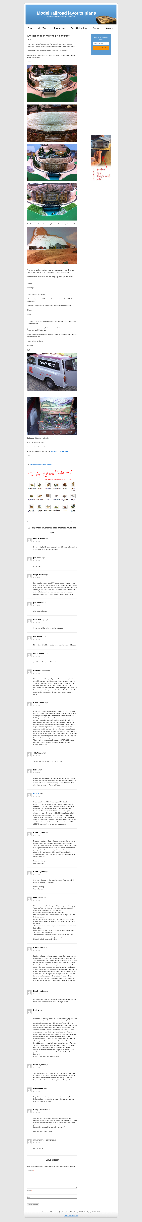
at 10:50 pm (36, 772)
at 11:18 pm (36, 605)
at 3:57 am (36, 639)
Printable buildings (79, 28)
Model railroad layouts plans (66, 13)
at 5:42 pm (36, 950)
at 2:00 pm (36, 560)
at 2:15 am (36, 1013)
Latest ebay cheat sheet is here (41, 464)
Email (29, 1197)
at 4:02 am (36, 656)
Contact (109, 28)
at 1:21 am (36, 756)
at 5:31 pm (36, 796)
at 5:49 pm (36, 994)
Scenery (96, 28)
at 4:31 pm (36, 705)
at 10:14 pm (36, 577)
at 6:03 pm (36, 1143)
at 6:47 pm (36, 1067)
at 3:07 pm (36, 1091)
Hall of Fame (42, 28)
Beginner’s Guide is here (59, 451)
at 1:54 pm (36, 541)
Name (29, 1190)
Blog (30, 28)
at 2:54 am (36, 900)
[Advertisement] (101, 92)
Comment (30, 1170)
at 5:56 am (36, 673)
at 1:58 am (36, 622)
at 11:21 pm (36, 874)
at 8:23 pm (36, 835)
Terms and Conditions (71, 1216)
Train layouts (59, 28)
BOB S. (36, 793)
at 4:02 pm (36, 1112)
